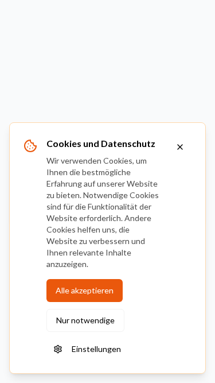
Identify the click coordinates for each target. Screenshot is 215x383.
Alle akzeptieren (85, 290)
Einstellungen (96, 349)
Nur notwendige (85, 320)
